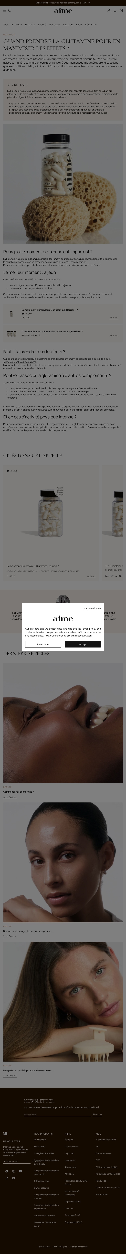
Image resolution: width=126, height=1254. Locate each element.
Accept (82, 644)
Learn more (43, 644)
